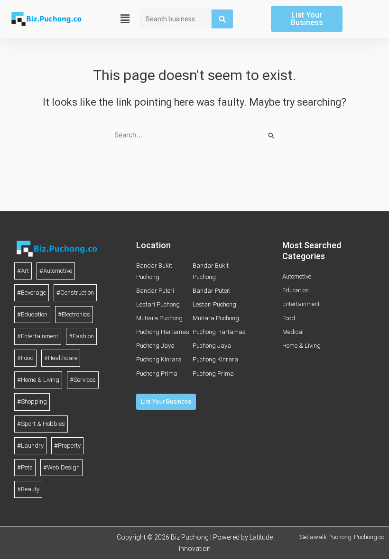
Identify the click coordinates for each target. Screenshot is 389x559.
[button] (125, 19)
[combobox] (176, 18)
